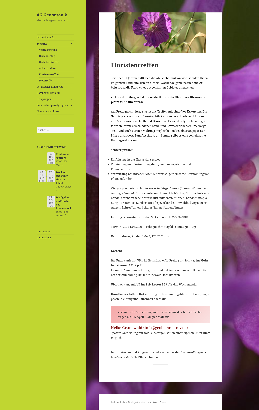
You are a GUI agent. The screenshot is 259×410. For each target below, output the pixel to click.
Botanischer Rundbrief (50, 86)
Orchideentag (47, 56)
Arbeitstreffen (47, 68)
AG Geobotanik (52, 15)
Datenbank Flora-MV (49, 93)
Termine (42, 43)
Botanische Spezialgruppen (52, 105)
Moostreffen (46, 80)
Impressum (43, 231)
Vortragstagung (48, 49)
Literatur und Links (48, 111)
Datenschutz (44, 237)
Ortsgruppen (44, 99)
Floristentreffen (49, 74)
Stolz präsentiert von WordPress (146, 402)
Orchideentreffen (49, 62)
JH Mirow (123, 236)
